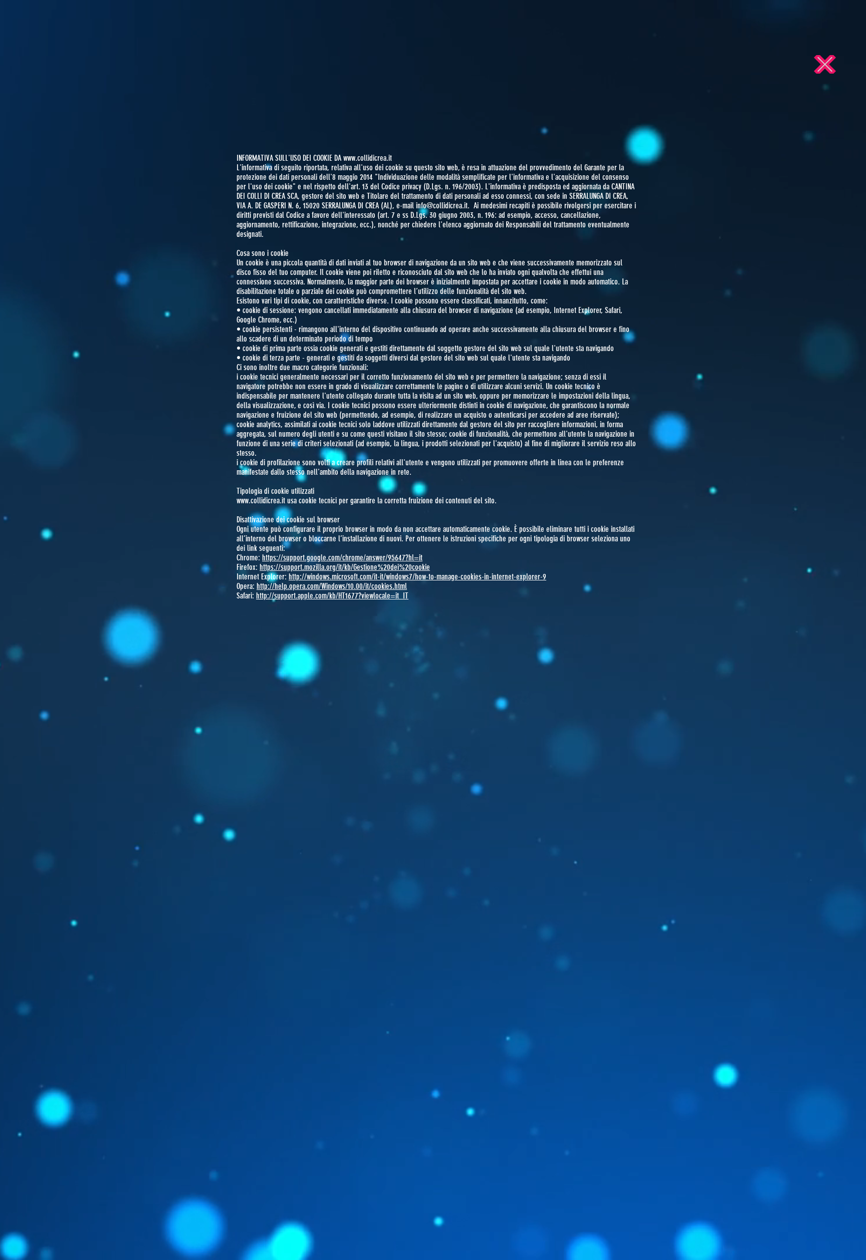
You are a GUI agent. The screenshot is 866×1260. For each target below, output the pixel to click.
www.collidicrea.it (367, 158)
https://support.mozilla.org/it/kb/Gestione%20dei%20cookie (345, 567)
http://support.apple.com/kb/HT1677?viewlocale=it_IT (332, 595)
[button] (825, 64)
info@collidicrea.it (442, 205)
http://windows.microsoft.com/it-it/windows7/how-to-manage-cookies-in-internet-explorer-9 (417, 576)
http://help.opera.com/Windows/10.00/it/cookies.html (332, 586)
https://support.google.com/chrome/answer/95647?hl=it (342, 557)
